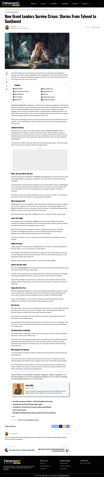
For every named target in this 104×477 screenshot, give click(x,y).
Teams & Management (12, 12)
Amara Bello (13, 26)
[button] (100, 3)
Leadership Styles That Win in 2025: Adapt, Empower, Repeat (27, 404)
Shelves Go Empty (17, 99)
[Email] (96, 27)
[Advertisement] (40, 160)
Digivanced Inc (64, 475)
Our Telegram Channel (21, 379)
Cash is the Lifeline (18, 97)
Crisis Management (30, 420)
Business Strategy (22, 420)
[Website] (68, 434)
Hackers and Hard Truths (48, 89)
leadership (36, 420)
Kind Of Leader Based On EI (19, 410)
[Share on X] (93, 27)
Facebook (37, 374)
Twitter (51, 374)
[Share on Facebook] (91, 27)
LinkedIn (58, 374)
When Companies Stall (18, 94)
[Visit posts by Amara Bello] (7, 434)
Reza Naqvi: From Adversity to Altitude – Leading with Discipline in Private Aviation (33, 401)
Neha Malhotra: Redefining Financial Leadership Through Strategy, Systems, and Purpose (34, 413)
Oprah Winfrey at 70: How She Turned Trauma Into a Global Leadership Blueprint (32, 407)
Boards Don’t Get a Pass (47, 91)
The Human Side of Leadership (49, 97)
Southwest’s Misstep (18, 88)
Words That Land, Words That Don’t (21, 91)
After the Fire (45, 94)
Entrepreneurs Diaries (41, 377)
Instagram (44, 374)
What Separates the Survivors (49, 99)
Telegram (64, 377)
